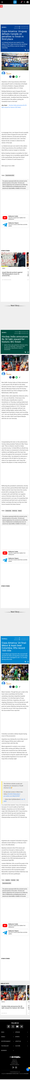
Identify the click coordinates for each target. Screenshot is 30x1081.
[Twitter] (13, 76)
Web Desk (8, 73)
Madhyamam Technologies (12, 1073)
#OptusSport (16, 794)
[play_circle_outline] (13, 259)
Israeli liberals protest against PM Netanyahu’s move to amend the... (12, 274)
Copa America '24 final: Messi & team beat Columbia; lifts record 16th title (14, 646)
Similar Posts (5, 983)
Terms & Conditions (14, 1064)
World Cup (14, 510)
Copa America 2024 (10, 175)
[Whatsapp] (16, 76)
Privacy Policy (14, 1063)
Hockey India (8, 510)
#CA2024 (10, 794)
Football (4, 639)
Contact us (14, 1061)
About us (14, 1060)
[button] (2, 2)
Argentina (8, 880)
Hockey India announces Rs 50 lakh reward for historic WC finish (15, 339)
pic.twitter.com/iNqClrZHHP (12, 796)
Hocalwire (26, 1073)
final (18, 880)
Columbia (13, 880)
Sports (4, 27)
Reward (19, 510)
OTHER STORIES (5, 250)
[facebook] (10, 76)
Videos (3, 268)
